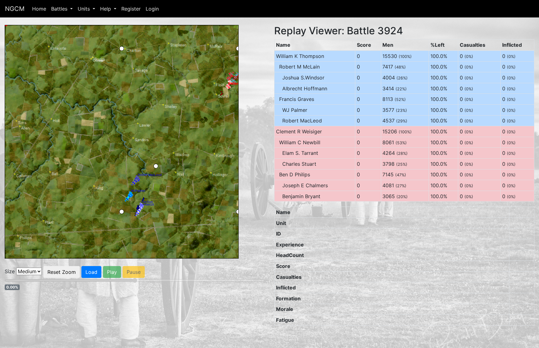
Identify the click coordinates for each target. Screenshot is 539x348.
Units (84, 9)
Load (91, 272)
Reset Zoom (61, 272)
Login (152, 9)
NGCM (15, 8)
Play (112, 272)
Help (106, 9)
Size (10, 271)
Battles (60, 9)
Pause (134, 272)
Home (39, 9)
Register (131, 9)
